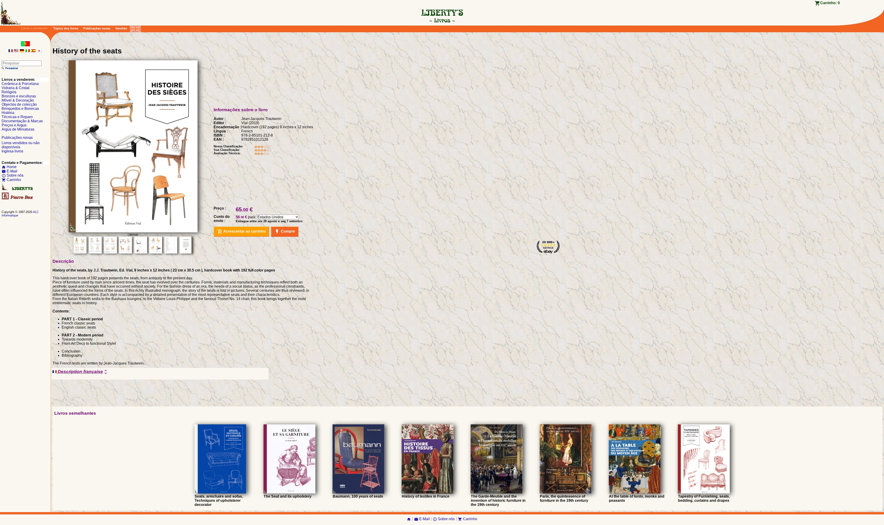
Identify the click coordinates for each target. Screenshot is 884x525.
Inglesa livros (12, 151)
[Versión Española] (33, 51)
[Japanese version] (39, 51)
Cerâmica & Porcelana (20, 84)
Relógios (9, 92)
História (8, 113)
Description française (82, 372)
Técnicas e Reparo (17, 117)
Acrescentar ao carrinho (241, 231)
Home (9, 167)
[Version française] (10, 51)
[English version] (16, 51)
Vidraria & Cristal (15, 88)
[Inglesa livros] (135, 28)
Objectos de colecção (19, 104)
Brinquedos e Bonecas (20, 109)
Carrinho (11, 180)
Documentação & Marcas (22, 121)
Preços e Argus (14, 125)
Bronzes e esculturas (19, 96)
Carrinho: (830, 3)
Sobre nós (12, 175)
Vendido (121, 28)
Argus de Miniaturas (18, 129)
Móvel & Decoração (18, 100)
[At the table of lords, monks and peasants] (635, 492)
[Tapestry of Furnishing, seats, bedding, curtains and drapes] (704, 492)
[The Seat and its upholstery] (289, 492)
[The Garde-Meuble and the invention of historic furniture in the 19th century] (497, 492)
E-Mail (9, 171)
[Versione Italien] (27, 51)
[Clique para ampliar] (133, 231)
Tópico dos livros (65, 28)
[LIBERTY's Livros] (442, 20)
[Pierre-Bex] (18, 198)
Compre (284, 231)
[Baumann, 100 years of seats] (358, 492)
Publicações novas (96, 28)
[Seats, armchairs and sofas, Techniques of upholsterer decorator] (220, 492)
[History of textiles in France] (428, 492)
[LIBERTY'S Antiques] (18, 189)
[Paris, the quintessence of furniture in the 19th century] (566, 492)
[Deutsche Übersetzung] (22, 51)
